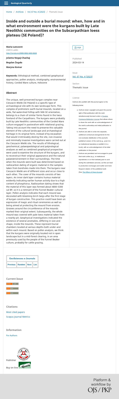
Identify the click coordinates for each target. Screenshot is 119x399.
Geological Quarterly (21, 3)
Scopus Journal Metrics (18, 316)
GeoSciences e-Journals (22, 258)
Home (9, 11)
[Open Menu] (6, 3)
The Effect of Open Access (92, 172)
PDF (79, 47)
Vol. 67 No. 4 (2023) (36, 11)
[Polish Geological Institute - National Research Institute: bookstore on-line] (25, 367)
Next (29, 265)
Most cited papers (15, 312)
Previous (11, 265)
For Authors (11, 335)
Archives (20, 11)
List (35, 265)
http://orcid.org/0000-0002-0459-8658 (21, 53)
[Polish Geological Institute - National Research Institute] (24, 360)
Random (21, 265)
